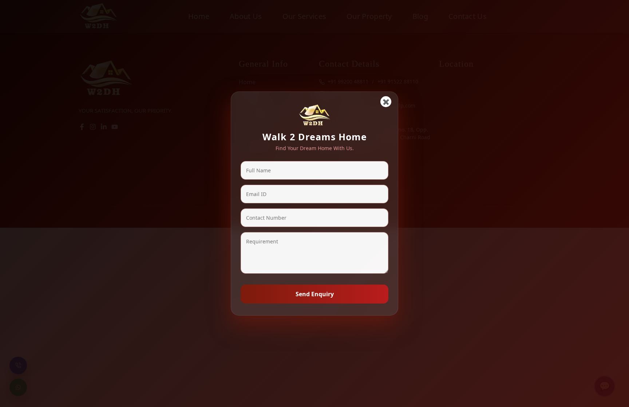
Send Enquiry (315, 294)
